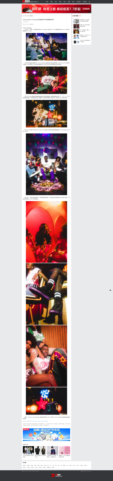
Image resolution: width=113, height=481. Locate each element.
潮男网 (23, 471)
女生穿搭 (28, 467)
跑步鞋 (45, 465)
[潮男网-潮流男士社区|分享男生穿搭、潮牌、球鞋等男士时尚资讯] (28, 2)
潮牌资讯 (31, 15)
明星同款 (28, 465)
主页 (25, 15)
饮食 (53, 465)
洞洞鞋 (70, 465)
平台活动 (78, 1)
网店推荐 (40, 467)
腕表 (48, 465)
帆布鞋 (42, 465)
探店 (61, 465)
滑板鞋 (32, 465)
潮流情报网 (48, 467)
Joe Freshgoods (38, 421)
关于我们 (85, 1)
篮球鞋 (38, 465)
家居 (55, 465)
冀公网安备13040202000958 (86, 471)
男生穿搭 (32, 467)
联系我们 (53, 467)
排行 (73, 1)
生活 (65, 1)
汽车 (50, 465)
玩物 (58, 465)
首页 (47, 1)
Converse (33, 421)
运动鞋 (35, 465)
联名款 (29, 421)
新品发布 (85, 465)
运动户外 (77, 465)
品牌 (69, 1)
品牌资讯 (24, 467)
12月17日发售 (45, 421)
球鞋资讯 (24, 465)
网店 (60, 1)
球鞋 (51, 1)
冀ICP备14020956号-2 (35, 471)
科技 (67, 465)
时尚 (56, 1)
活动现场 (81, 465)
